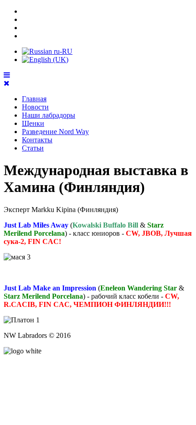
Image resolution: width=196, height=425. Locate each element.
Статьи (33, 148)
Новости (35, 107)
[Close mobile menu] (7, 83)
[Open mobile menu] (7, 75)
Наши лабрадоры (48, 115)
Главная (34, 99)
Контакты (37, 140)
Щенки (33, 123)
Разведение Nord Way (55, 131)
